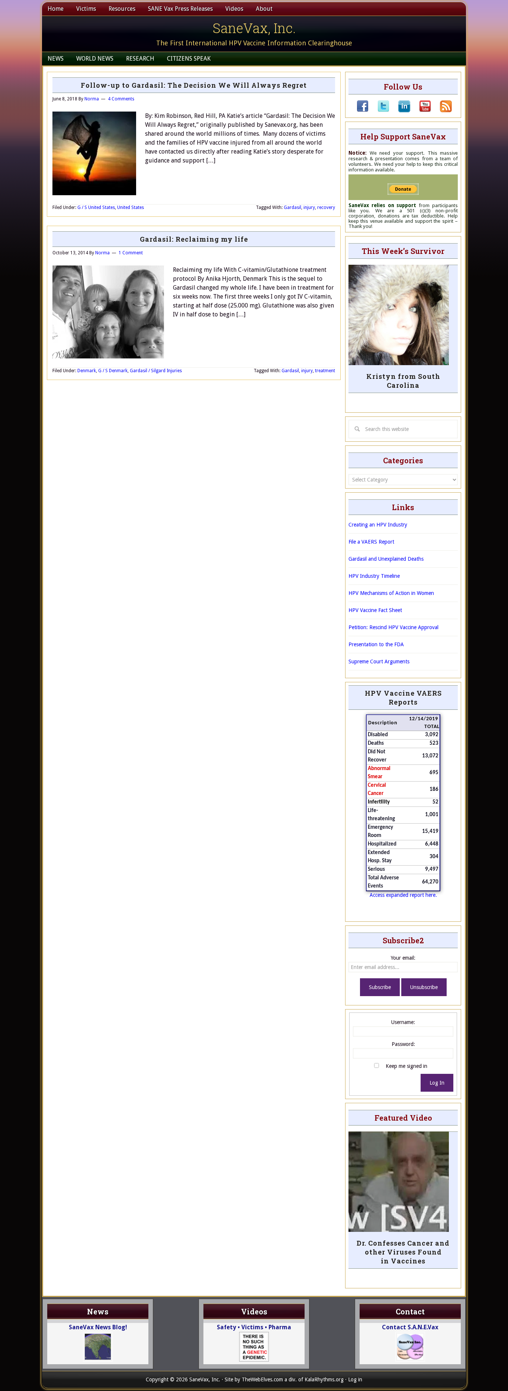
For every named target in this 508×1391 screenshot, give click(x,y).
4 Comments (121, 99)
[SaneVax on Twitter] (379, 110)
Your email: (403, 958)
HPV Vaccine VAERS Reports (403, 697)
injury (309, 207)
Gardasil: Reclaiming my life (194, 239)
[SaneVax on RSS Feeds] (441, 110)
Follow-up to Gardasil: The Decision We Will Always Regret (194, 85)
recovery (326, 207)
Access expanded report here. (403, 895)
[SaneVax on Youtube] (420, 110)
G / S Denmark (113, 370)
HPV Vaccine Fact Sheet (375, 610)
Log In (437, 1083)
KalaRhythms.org (324, 1379)
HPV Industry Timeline (374, 576)
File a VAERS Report (371, 542)
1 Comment (131, 252)
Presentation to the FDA (376, 644)
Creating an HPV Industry (377, 525)
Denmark (86, 370)
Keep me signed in (406, 1066)
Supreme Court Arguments (378, 661)
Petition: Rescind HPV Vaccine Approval (393, 627)
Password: (403, 1044)
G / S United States (96, 207)
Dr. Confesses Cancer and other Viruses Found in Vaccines (403, 1252)
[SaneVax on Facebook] (363, 110)
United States (130, 207)
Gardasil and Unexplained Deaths (386, 559)
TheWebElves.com (262, 1379)
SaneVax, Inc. (254, 28)
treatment (325, 370)
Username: (403, 1022)
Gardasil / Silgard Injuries (156, 370)
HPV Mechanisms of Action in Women (391, 593)
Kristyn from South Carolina (403, 381)
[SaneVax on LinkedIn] (399, 110)
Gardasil (292, 207)
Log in (355, 1379)
